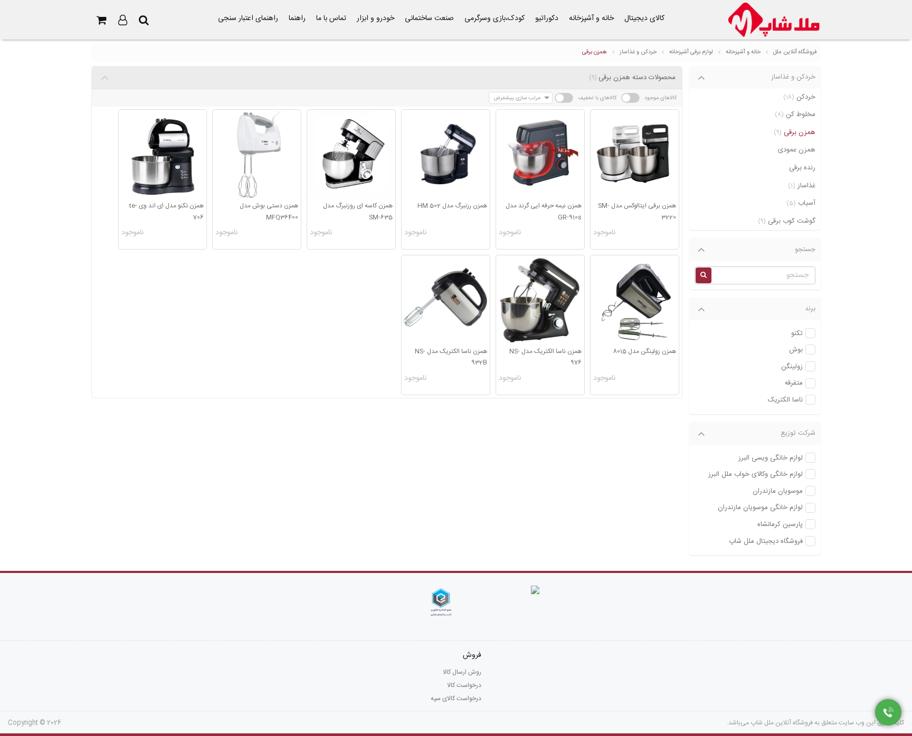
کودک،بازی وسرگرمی (494, 18)
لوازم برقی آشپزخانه (691, 52)
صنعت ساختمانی (429, 18)
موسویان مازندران (778, 491)
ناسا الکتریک (785, 400)
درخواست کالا (464, 685)
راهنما (297, 18)
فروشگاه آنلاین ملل (795, 52)
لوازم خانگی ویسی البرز (770, 458)
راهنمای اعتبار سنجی (248, 18)
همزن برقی (594, 52)
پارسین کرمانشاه (780, 524)
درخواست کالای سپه (456, 698)
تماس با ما (331, 18)
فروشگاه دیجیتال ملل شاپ (766, 541)
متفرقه (794, 383)
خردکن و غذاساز (638, 52)
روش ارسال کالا (462, 672)
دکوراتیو (546, 18)
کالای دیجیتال (644, 18)
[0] (101, 20)
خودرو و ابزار (375, 18)
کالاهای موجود (660, 97)
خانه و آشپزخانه (591, 18)
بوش (796, 350)
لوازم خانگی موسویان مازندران (760, 507)
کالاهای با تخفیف (597, 97)
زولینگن (792, 366)
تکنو (797, 333)
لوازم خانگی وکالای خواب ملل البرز (755, 474)
